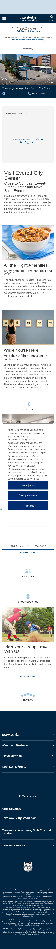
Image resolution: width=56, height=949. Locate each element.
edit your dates (18, 40)
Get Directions (28, 553)
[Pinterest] (41, 785)
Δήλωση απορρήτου (28, 898)
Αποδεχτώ (28, 505)
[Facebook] (15, 785)
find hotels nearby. (36, 40)
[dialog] (28, 474)
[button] (28, 818)
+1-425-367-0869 (38, 93)
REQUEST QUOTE (28, 676)
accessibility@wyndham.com (22, 907)
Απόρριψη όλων (28, 495)
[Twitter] (28, 785)
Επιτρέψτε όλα (27, 485)
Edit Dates (21, 31)
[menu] (51, 18)
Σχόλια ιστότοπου (28, 796)
